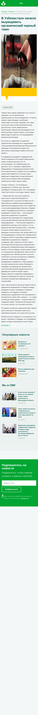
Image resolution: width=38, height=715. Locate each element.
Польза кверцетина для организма (26, 370)
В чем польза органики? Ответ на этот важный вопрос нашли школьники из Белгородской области (26, 396)
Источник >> (5, 325)
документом (24, 498)
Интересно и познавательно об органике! (24, 344)
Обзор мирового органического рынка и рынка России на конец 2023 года (26, 357)
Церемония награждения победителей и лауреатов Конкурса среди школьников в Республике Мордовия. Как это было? (27, 430)
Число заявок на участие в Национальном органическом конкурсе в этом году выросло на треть (27, 413)
